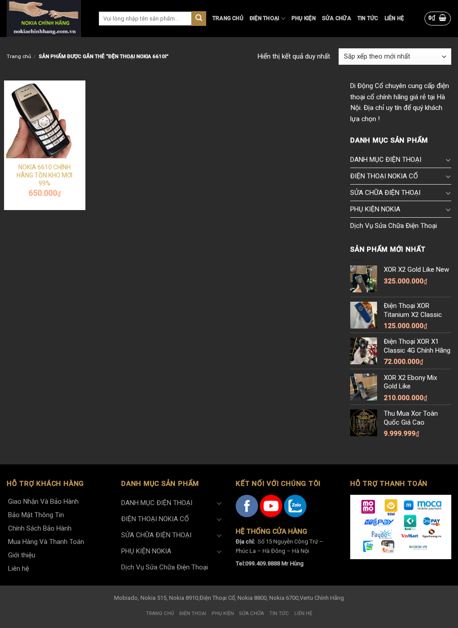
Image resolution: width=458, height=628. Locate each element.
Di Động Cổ (366, 86)
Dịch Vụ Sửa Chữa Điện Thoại (393, 226)
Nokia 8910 (183, 597)
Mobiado (126, 597)
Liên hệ (394, 18)
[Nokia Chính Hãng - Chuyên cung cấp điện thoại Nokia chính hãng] (46, 18)
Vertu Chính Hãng (322, 597)
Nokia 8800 (252, 597)
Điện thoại (264, 18)
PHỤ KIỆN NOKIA (375, 209)
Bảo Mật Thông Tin (36, 515)
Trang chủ (227, 18)
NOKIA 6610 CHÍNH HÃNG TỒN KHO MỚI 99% (44, 175)
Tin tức (367, 18)
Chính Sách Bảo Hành (40, 528)
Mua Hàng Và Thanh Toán (46, 542)
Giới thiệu (21, 555)
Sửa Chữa (336, 18)
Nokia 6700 (283, 597)
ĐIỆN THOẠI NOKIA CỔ (384, 176)
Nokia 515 (153, 597)
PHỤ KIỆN (304, 18)
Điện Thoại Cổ (217, 597)
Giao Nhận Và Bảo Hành (43, 501)
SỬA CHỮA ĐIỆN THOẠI (385, 193)
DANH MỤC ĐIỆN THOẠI (385, 160)
